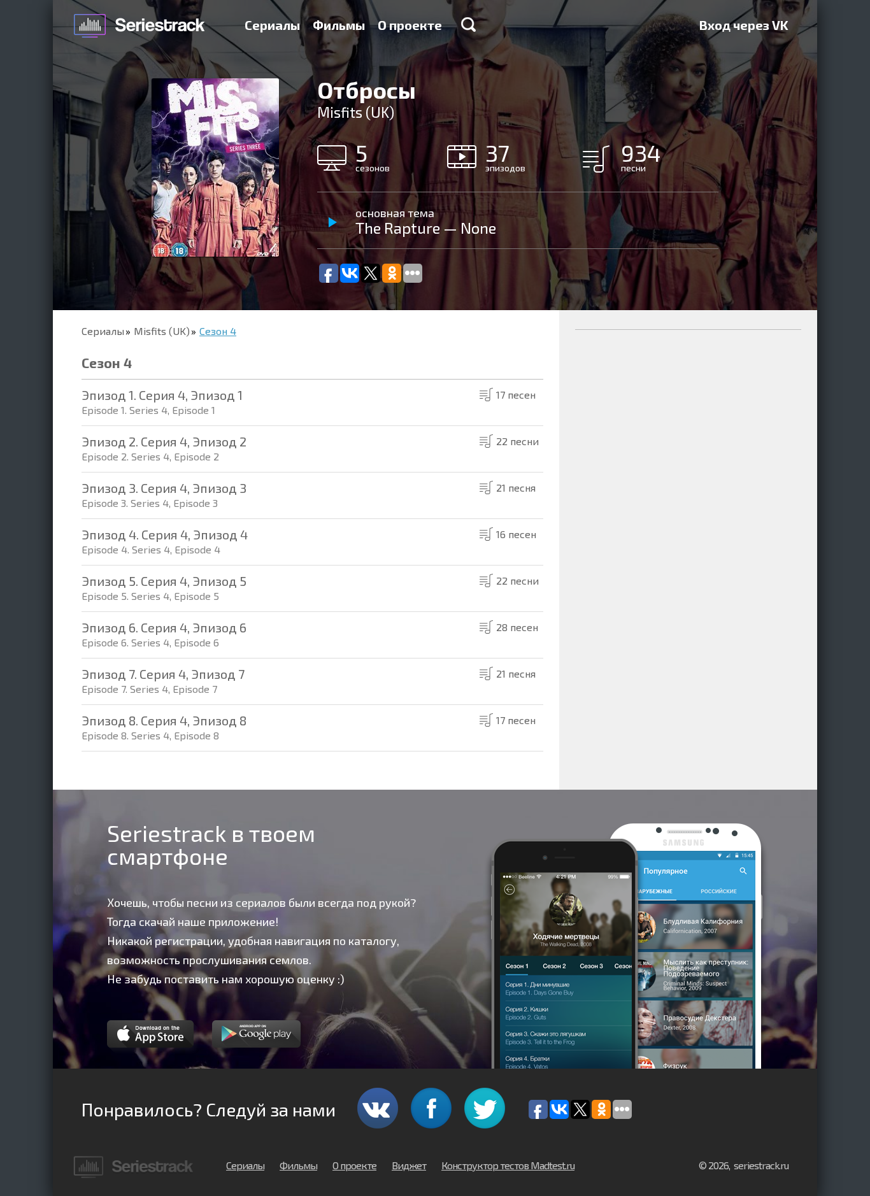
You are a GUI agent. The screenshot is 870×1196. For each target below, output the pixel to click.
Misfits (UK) (162, 331)
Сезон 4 (217, 331)
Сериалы (272, 24)
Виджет (409, 1165)
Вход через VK (743, 24)
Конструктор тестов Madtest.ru (507, 1165)
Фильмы (339, 24)
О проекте (410, 24)
